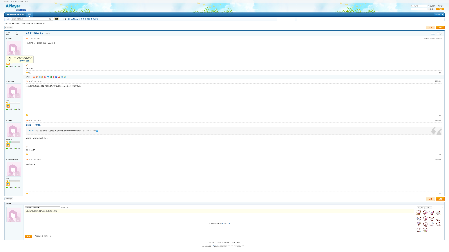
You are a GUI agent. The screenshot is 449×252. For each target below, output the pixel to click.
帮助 (26, 1)
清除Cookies (236, 242)
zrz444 (10, 38)
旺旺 (428, 208)
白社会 (62, 77)
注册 (440, 9)
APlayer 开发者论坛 (12, 23)
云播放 (89, 19)
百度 (56, 77)
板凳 (27, 120)
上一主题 (432, 34)
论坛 (29, 14)
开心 (45, 77)
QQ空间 (42, 77)
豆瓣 (51, 77)
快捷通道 (438, 14)
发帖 (440, 27)
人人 (48, 77)
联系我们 (211, 242)
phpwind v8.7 (215, 245)
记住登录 (432, 6)
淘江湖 (34, 77)
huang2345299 (13, 159)
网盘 (80, 19)
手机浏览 (227, 242)
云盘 (84, 19)
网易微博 (53, 77)
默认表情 (420, 208)
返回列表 (9, 27)
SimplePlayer (73, 19)
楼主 (27, 38)
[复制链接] (47, 33)
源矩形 (95, 19)
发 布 (28, 236)
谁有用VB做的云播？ (38, 23)
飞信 (65, 77)
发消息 (18, 66)
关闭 (31, 57)
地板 (27, 159)
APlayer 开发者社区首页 (16, 14)
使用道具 (439, 38)
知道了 (28, 61)
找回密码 (440, 6)
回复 (430, 27)
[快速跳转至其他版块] (5, 23)
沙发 (27, 81)
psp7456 (11, 81)
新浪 (37, 77)
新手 (7, 100)
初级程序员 (9, 139)
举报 (440, 73)
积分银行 (7, 1)
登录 (431, 9)
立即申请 (22, 61)
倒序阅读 (433, 38)
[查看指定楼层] (441, 34)
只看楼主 (426, 38)
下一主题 (434, 34)
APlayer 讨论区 (25, 23)
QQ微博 (39, 77)
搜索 (56, 19)
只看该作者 (438, 81)
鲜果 (59, 77)
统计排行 (21, 1)
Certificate (222, 245)
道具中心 (14, 1)
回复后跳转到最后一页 (44, 236)
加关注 (10, 66)
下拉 (425, 6)
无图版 (219, 242)
